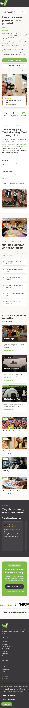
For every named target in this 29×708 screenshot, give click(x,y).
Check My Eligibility (16, 60)
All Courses (5, 644)
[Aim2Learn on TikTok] (7, 637)
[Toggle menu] (26, 3)
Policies (4, 658)
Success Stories (6, 646)
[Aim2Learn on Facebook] (3, 637)
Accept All (7, 704)
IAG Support (5, 653)
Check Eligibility (6, 649)
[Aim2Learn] (4, 3)
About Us (4, 651)
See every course (7, 321)
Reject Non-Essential (9, 699)
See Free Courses (14, 65)
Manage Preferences (9, 695)
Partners (4, 656)
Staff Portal (5, 660)
